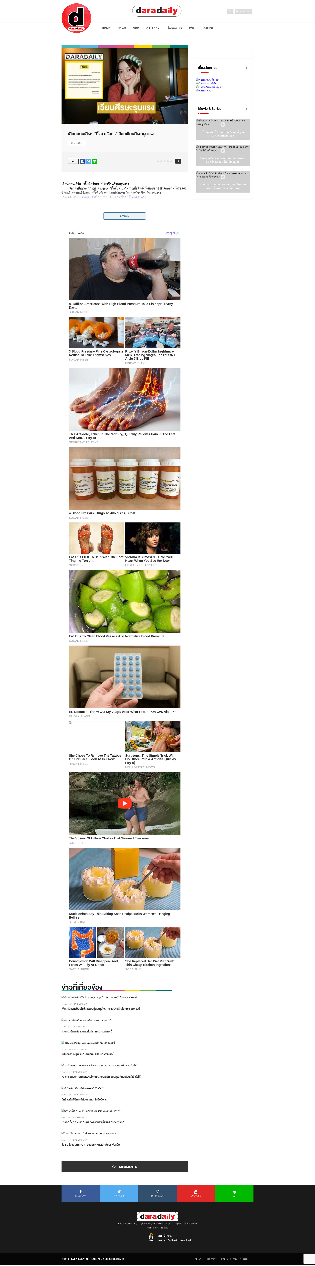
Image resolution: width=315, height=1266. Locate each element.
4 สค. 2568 (66, 1072)
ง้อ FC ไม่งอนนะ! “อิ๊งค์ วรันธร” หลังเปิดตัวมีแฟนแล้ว (91, 1145)
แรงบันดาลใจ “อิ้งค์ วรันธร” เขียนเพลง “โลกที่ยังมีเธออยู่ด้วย (109, 197)
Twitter (119, 1196)
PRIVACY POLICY (240, 1259)
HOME (106, 28)
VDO (136, 28)
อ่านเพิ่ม (124, 216)
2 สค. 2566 (66, 1140)
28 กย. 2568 (66, 1049)
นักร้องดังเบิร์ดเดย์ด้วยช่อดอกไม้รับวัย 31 (84, 1099)
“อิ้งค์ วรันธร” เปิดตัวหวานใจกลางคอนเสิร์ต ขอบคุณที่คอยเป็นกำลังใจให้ (101, 1077)
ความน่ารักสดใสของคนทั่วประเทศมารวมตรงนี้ (87, 1031)
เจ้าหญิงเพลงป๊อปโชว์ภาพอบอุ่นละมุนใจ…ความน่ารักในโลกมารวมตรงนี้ (101, 1009)
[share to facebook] (82, 161)
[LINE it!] (94, 161)
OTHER (208, 28)
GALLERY (152, 28)
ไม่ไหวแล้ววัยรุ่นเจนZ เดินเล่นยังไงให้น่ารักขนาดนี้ (88, 1054)
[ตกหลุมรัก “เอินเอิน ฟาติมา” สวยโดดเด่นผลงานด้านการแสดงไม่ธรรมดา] (222, 177)
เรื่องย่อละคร (174, 28)
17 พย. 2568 (66, 1004)
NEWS (122, 28)
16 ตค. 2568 (67, 1027)
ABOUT (198, 1259)
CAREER (224, 1259)
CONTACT (211, 1259)
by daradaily (81, 1004)
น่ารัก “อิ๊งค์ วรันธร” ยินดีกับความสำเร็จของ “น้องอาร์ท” (93, 1122)
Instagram (157, 1196)
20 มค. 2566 (76, 143)
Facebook (80, 1196)
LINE (234, 1197)
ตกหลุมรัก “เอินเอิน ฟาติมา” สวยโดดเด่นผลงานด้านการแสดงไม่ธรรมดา (223, 186)
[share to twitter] (88, 161)
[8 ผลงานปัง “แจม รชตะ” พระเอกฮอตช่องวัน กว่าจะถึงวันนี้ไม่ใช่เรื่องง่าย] (222, 151)
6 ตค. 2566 (66, 1117)
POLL (192, 28)
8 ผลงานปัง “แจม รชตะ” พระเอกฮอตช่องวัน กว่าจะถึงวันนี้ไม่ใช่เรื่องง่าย (223, 160)
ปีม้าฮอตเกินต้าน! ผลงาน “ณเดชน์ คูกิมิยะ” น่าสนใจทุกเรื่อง (223, 134)
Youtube (196, 1196)
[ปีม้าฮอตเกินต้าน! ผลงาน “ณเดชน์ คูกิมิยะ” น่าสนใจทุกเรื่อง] (222, 124)
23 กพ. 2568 (66, 1095)
